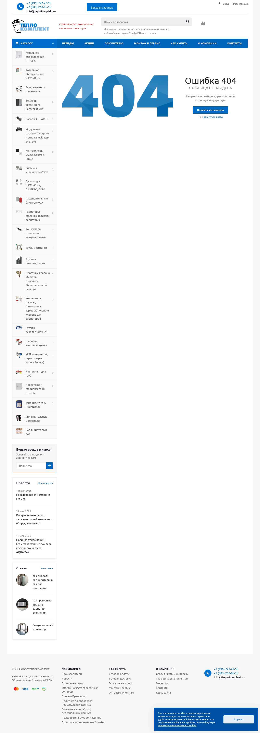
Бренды (68, 43)
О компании (207, 43)
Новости (67, 678)
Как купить (179, 43)
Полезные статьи (72, 683)
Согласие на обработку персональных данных (76, 710)
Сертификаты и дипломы (172, 673)
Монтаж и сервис (147, 43)
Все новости (45, 483)
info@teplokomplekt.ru (41, 11)
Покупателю (114, 43)
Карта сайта (163, 692)
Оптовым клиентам (121, 692)
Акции (89, 43)
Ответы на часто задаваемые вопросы (80, 689)
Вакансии (162, 683)
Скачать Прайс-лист (74, 696)
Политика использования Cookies (83, 722)
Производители (72, 673)
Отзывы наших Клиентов (172, 678)
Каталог (27, 43)
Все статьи (46, 568)
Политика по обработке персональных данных (77, 702)
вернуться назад (213, 116)
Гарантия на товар (120, 683)
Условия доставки (120, 678)
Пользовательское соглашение (81, 717)
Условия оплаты (119, 673)
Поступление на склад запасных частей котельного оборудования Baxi (34, 519)
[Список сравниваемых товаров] (203, 24)
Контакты (234, 43)
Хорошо (238, 719)
